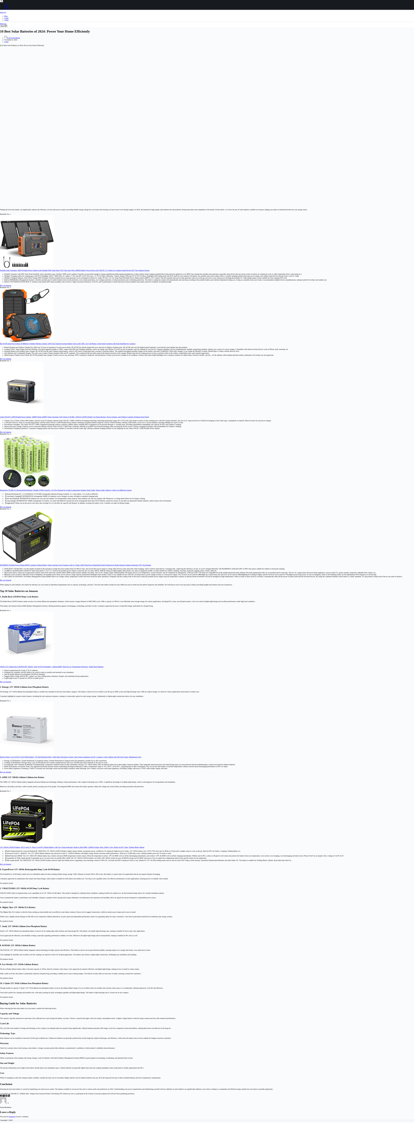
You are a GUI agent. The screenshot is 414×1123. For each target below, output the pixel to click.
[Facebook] (1, 1096)
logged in (12, 1117)
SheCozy (3, 12)
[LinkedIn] (9, 1096)
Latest (6, 18)
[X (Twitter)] (4, 1096)
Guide (6, 20)
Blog (6, 16)
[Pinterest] (6, 1096)
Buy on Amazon (5, 285)
